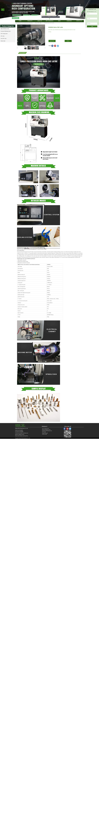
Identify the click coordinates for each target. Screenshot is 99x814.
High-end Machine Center (8, 28)
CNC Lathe (8, 36)
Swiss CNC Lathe (3, 38)
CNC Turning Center (4, 33)
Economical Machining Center (6, 31)
